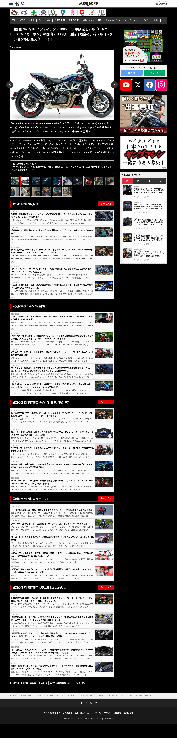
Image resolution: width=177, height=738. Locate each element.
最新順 (22, 20)
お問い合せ (128, 712)
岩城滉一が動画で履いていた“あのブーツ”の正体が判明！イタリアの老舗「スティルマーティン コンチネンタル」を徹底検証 (51, 215)
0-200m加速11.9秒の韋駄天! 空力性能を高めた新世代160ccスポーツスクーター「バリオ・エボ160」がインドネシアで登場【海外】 (52, 466)
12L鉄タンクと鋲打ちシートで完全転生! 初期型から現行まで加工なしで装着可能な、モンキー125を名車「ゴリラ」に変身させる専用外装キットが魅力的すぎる (52, 369)
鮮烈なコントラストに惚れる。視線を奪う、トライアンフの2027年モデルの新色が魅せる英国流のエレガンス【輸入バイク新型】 (52, 667)
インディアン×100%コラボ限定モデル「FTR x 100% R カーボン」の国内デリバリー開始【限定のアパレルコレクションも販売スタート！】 (99, 695)
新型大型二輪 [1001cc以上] (61, 683)
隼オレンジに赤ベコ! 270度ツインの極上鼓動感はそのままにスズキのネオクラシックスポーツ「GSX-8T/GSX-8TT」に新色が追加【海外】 (52, 482)
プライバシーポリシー (102, 712)
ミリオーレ (43, 683)
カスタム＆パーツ (113, 20)
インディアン (80, 683)
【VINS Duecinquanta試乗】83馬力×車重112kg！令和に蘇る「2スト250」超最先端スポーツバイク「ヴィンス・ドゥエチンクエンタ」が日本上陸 (52, 385)
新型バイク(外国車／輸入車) (24, 683)
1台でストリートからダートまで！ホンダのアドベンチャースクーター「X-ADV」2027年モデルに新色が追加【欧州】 (52, 353)
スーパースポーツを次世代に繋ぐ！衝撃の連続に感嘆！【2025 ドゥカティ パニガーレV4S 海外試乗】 (52, 538)
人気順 (31, 20)
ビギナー (146, 20)
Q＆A (156, 20)
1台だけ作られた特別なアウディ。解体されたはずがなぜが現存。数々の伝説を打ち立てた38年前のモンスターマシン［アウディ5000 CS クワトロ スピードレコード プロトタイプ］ (149, 222)
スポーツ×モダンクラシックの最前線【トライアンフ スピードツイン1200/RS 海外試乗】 (50, 523)
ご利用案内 (67, 712)
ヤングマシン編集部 (141, 197)
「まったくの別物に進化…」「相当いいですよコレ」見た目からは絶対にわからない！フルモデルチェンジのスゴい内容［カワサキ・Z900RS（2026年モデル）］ (52, 337)
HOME (14, 695)
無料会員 (154, 72)
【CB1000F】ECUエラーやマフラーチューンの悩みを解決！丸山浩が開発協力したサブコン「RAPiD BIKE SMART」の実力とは (51, 270)
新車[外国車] (74, 20)
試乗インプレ (88, 20)
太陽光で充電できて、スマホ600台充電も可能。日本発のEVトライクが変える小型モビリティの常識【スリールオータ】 (51, 318)
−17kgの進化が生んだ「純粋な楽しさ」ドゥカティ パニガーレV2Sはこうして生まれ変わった (51, 509)
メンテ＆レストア (131, 20)
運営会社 (117, 712)
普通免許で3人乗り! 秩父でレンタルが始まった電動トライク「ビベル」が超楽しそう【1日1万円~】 (52, 232)
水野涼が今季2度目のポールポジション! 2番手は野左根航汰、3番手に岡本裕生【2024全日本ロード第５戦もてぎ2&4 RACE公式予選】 (52, 571)
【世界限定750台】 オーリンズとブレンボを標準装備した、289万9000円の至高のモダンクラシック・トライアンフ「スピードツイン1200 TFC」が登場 (51, 635)
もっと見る (106, 203)
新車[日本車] (60, 20)
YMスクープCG (44, 20)
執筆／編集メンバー (83, 712)
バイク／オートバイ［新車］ (32, 695)
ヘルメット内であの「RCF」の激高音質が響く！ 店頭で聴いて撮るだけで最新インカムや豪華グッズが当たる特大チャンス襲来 (52, 286)
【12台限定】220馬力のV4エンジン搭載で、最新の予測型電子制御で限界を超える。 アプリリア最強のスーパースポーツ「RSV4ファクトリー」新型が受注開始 (52, 651)
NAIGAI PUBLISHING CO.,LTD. (86, 718)
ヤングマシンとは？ (52, 712)
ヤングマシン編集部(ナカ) (143, 228)
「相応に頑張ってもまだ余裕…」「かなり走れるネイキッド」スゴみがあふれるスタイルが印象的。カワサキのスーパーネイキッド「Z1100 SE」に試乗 (52, 618)
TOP (13, 20)
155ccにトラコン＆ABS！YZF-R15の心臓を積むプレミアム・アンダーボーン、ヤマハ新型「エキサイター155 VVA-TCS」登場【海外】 (52, 433)
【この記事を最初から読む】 (61, 167)
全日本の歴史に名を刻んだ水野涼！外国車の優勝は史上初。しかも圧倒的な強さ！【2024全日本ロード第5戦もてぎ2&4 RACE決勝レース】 (52, 554)
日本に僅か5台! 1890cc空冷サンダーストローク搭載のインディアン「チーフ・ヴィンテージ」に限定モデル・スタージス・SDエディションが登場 (52, 251)
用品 (100, 20)
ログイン (132, 72)
